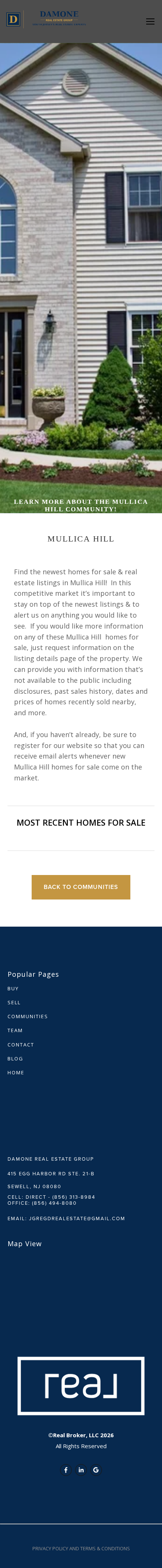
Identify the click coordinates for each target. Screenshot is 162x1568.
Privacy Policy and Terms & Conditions (81, 1548)
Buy (13, 988)
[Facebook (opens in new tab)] (66, 1470)
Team (15, 1030)
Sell (14, 1002)
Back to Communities (81, 887)
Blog (15, 1058)
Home (16, 1072)
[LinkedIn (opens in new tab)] (81, 1470)
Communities (28, 1016)
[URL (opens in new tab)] (96, 1470)
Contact (21, 1044)
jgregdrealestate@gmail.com (77, 1218)
